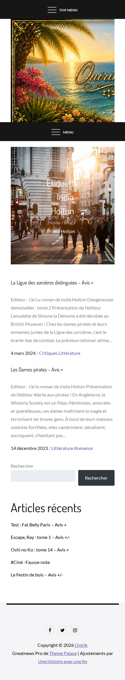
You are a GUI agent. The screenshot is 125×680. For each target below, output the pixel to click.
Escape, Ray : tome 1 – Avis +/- (40, 537)
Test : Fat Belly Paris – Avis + (39, 524)
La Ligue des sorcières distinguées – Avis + (52, 282)
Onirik (81, 645)
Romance (83, 448)
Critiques (48, 353)
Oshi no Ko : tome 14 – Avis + (40, 549)
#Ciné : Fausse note (30, 562)
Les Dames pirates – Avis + (37, 369)
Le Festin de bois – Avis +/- (37, 574)
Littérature (69, 353)
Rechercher (22, 466)
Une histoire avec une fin (62, 661)
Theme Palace (63, 653)
